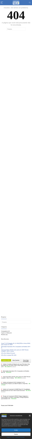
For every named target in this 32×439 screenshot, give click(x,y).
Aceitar (16, 430)
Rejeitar (16, 434)
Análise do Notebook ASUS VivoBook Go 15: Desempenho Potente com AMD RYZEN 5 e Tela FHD (14, 383)
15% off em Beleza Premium (8, 353)
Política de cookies (10, 437)
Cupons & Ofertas (5, 333)
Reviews (3, 334)
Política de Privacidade (19, 437)
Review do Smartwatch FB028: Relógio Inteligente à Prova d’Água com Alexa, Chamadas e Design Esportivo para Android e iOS (15, 397)
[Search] (29, 3)
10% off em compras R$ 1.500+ (9, 355)
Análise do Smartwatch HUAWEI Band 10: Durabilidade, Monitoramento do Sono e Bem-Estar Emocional (15, 390)
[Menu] (2, 3)
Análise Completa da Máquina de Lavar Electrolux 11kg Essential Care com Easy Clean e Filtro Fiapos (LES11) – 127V (15, 365)
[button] (30, 415)
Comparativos (4, 331)
